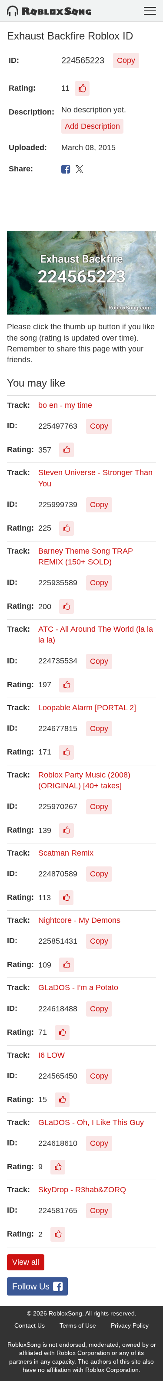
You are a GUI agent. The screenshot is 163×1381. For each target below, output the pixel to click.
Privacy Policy (130, 1325)
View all (25, 1262)
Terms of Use (78, 1325)
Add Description (92, 126)
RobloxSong (65, 1313)
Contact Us (29, 1325)
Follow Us (31, 1286)
